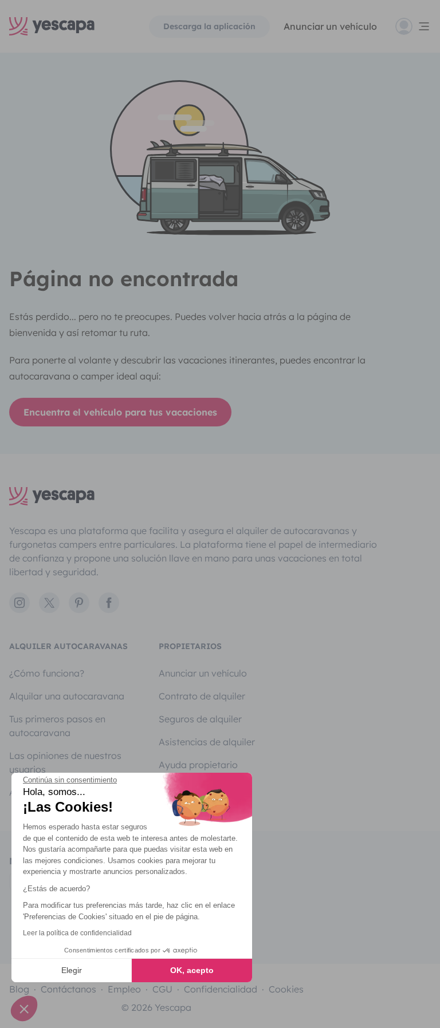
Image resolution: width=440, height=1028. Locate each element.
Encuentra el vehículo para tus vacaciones (120, 412)
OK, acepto (192, 970)
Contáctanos (68, 989)
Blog (19, 989)
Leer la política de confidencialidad (77, 933)
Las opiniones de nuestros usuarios (65, 762)
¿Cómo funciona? (46, 673)
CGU (162, 989)
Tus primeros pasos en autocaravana (57, 725)
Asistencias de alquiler (207, 742)
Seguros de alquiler (200, 719)
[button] (24, 1008)
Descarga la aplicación (209, 26)
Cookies (286, 989)
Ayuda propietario (198, 764)
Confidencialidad (220, 989)
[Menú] (413, 26)
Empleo (124, 989)
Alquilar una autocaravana (66, 696)
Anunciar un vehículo (330, 26)
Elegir (71, 970)
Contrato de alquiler (202, 696)
